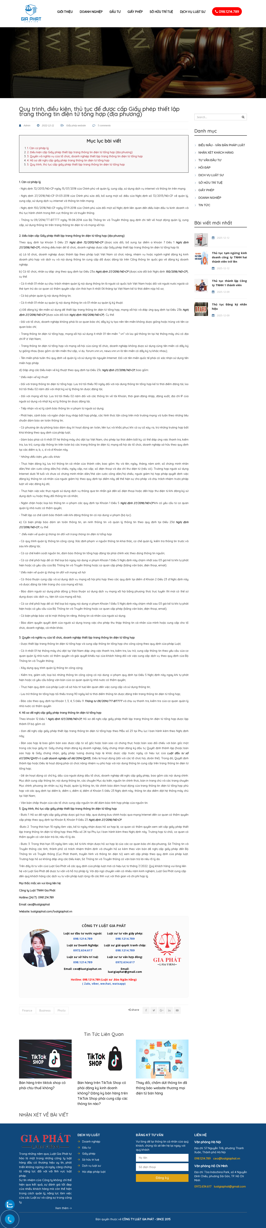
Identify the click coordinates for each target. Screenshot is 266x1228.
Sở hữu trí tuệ (161, 12)
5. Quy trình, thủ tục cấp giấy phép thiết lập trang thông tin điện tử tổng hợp (76, 164)
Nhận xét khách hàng (216, 152)
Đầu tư (115, 12)
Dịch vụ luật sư (192, 12)
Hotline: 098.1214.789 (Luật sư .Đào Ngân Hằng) (104, 979)
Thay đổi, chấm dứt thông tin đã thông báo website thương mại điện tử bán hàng (161, 1087)
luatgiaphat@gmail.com (230, 1186)
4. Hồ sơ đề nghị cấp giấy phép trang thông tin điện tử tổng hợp (68, 160)
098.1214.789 (228, 11)
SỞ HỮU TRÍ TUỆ (210, 182)
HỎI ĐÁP (204, 167)
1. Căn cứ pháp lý (38, 148)
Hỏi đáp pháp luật (94, 1171)
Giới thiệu (65, 12)
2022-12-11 (47, 125)
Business (45, 1010)
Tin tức (204, 205)
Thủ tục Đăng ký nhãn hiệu (229, 307)
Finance (27, 1010)
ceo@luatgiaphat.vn (226, 1158)
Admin (26, 125)
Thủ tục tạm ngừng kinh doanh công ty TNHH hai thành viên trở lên (229, 257)
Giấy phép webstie (76, 125)
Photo (62, 1010)
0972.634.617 (82, 950)
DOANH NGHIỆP (209, 197)
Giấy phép (135, 12)
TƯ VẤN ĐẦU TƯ (210, 160)
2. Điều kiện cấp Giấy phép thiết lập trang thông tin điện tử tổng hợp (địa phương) (80, 152)
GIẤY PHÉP (206, 190)
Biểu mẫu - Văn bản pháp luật (221, 145)
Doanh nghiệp (91, 12)
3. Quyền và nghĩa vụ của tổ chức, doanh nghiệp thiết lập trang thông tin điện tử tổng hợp (85, 156)
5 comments (104, 125)
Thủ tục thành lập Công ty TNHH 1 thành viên (229, 283)
